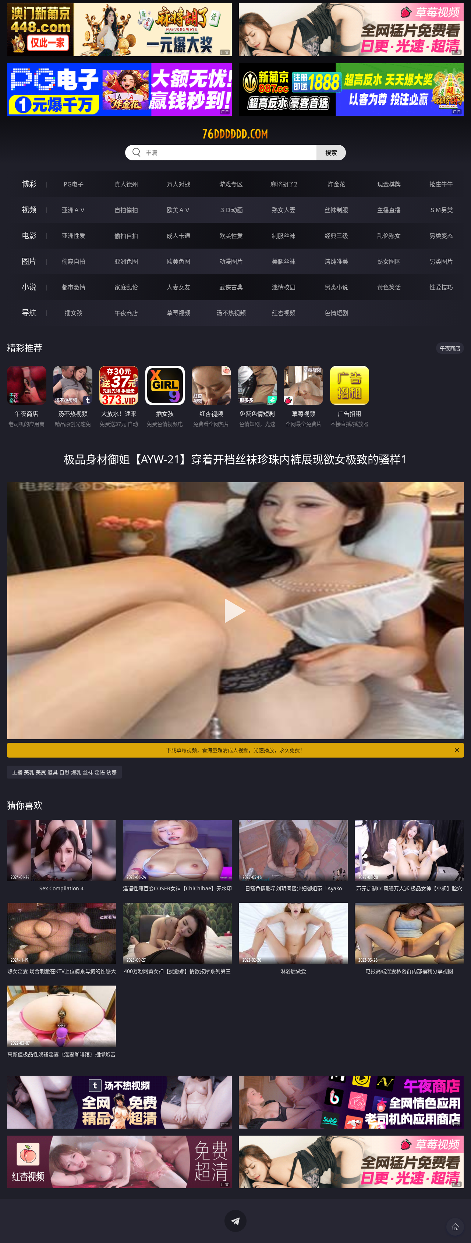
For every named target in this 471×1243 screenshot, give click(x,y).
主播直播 (389, 210)
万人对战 (178, 184)
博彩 (29, 184)
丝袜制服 (336, 210)
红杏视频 (283, 313)
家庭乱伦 (126, 287)
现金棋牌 (389, 184)
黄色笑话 (389, 287)
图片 (29, 261)
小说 (29, 287)
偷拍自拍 (126, 236)
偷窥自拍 (73, 261)
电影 (29, 236)
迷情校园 (283, 287)
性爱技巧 (441, 287)
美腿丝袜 (283, 261)
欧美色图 (178, 261)
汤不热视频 (231, 313)
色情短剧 (336, 313)
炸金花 (336, 184)
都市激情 (73, 287)
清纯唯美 (336, 261)
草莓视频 (178, 313)
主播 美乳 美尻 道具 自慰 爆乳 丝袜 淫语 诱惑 (64, 772)
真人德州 (126, 184)
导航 (29, 313)
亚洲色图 (126, 261)
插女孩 (73, 313)
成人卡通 (178, 236)
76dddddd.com (235, 134)
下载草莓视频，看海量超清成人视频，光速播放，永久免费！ (235, 750)
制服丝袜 (283, 236)
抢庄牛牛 (441, 184)
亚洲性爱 (73, 236)
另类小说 (336, 287)
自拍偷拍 (126, 210)
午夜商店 (126, 313)
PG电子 (74, 184)
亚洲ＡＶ (73, 210)
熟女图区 (389, 261)
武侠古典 (231, 287)
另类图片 (441, 261)
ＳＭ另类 (441, 210)
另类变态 (441, 236)
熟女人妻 (283, 210)
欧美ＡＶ (178, 210)
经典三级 (336, 236)
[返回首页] (455, 1227)
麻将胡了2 (283, 184)
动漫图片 (231, 261)
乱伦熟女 (389, 236)
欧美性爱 (231, 236)
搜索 (331, 153)
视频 (29, 210)
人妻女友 (178, 287)
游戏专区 (231, 184)
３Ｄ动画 (231, 210)
